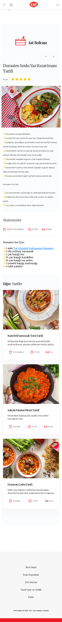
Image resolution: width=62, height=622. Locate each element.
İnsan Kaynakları (31, 575)
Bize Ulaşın (31, 567)
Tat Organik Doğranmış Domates (33, 248)
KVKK (31, 597)
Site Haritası (31, 582)
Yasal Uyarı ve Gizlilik (31, 590)
